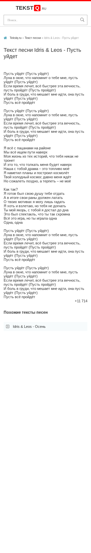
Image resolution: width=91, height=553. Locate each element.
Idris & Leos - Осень (29, 326)
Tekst (31, 8)
